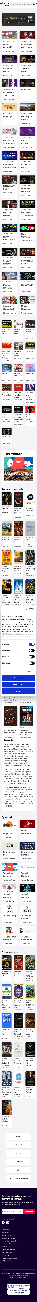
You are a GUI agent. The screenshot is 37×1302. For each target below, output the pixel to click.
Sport (18, 1153)
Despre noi (5, 1255)
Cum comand (6, 1230)
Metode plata (6, 1232)
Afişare (28, 671)
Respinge (18, 691)
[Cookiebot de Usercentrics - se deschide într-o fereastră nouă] (26, 609)
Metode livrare (6, 1235)
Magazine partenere (8, 1238)
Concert (18, 1145)
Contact (4, 1247)
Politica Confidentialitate (9, 1258)
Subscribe (29, 1211)
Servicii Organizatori (8, 1249)
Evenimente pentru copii (18, 1178)
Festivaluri (18, 1162)
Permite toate (18, 678)
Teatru (18, 1136)
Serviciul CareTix (7, 1252)
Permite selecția (18, 684)
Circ (18, 1170)
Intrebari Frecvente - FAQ (10, 1241)
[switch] (32, 650)
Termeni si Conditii (7, 1244)
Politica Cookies (7, 1261)
